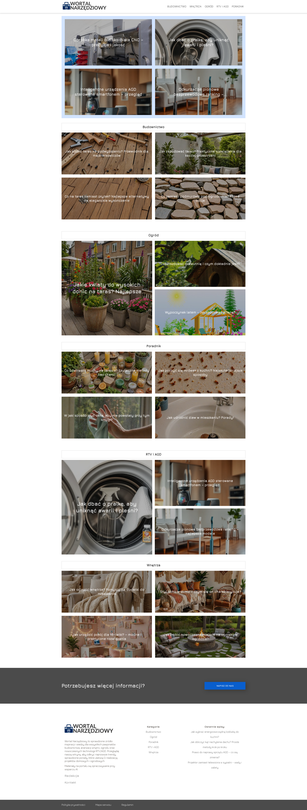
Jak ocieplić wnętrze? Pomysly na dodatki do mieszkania (106, 592)
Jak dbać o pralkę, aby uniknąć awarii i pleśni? (199, 42)
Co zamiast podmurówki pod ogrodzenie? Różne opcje (200, 198)
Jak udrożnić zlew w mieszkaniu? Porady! (200, 417)
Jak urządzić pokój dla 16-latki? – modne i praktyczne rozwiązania (106, 637)
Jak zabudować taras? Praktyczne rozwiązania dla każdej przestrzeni (200, 153)
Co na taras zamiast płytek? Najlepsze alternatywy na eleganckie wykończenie (107, 198)
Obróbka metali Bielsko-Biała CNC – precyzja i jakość (108, 42)
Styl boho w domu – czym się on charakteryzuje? (200, 591)
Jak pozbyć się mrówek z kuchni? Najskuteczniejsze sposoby (200, 372)
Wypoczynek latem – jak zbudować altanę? (200, 312)
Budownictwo (176, 6)
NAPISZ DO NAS (225, 685)
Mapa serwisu (103, 804)
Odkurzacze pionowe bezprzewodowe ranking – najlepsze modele (199, 92)
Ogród (209, 6)
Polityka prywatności (73, 804)
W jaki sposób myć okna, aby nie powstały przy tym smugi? (107, 417)
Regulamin (127, 804)
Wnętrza (196, 6)
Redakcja (72, 775)
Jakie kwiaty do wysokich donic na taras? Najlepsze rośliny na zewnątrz (107, 288)
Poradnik (238, 6)
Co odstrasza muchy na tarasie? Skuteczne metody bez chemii (106, 372)
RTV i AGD (223, 6)
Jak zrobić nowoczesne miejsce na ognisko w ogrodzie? (200, 637)
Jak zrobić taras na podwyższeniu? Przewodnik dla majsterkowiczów (106, 153)
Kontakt (70, 782)
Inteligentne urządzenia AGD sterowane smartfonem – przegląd (108, 91)
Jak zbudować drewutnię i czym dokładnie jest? (200, 264)
